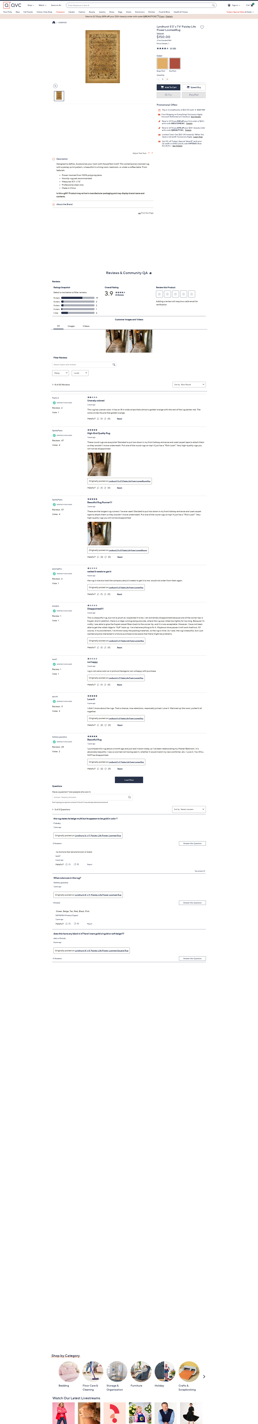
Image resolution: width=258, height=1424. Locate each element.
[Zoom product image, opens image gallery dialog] (54, 86)
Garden (71, 12)
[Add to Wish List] (202, 27)
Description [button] (62, 159)
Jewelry (102, 12)
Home (128, 12)
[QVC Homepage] (54, 22)
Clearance (60, 12)
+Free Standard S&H (164, 40)
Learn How (198, 137)
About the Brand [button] (64, 204)
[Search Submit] (213, 5)
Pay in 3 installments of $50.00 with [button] (178, 110)
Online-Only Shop (44, 12)
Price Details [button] (162, 43)
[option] (129, 16)
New (18, 12)
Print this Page (147, 213)
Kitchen (151, 12)
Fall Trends (28, 12)
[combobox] (138, 5)
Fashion (82, 12)
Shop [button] (30, 5)
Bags (120, 12)
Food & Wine (164, 12)
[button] (229, 5)
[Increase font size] (149, 153)
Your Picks (7, 12)
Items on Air (56, 5)
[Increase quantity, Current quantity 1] (167, 79)
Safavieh (160, 33)
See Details (196, 116)
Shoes (111, 12)
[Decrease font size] (152, 153)
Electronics (140, 12)
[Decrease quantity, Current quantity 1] (158, 79)
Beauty (92, 12)
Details (189, 123)
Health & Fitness (181, 12)
